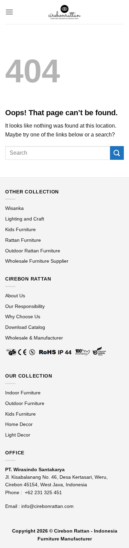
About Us (15, 295)
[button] (9, 11)
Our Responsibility (25, 306)
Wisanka (15, 208)
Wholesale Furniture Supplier (36, 261)
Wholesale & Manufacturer (34, 338)
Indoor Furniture (23, 392)
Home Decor (19, 424)
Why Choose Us (22, 316)
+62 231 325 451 (43, 492)
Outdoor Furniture (24, 403)
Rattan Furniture (23, 240)
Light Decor (17, 435)
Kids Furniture (20, 229)
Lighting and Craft (24, 219)
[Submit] (117, 152)
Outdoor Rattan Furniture (32, 250)
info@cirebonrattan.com (47, 506)
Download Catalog (25, 327)
